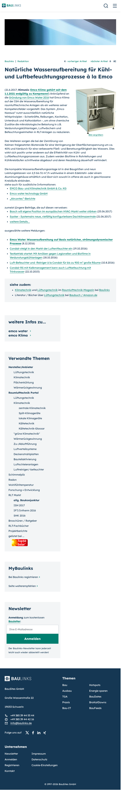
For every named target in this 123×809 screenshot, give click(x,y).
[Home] (31, 680)
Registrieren (12, 765)
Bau (64, 685)
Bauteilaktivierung (25, 459)
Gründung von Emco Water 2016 (29, 97)
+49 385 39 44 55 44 (22, 715)
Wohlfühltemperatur (21, 484)
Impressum (39, 753)
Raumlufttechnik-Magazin (78, 290)
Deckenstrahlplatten (26, 454)
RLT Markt (14, 495)
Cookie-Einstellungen (45, 765)
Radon (12, 479)
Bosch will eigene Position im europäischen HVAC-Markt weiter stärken (53, 211)
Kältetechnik (26, 423)
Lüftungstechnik (47, 290)
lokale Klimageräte (30, 418)
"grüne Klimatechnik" (27, 433)
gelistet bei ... (16, 536)
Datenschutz (39, 759)
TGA (64, 696)
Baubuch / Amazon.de (83, 295)
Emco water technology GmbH (29, 193)
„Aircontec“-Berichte (22, 198)
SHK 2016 (19, 515)
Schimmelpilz (16, 474)
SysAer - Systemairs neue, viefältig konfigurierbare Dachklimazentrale (53, 216)
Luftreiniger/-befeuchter (29, 469)
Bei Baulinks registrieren (23, 577)
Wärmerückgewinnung (28, 387)
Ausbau (67, 690)
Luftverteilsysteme (25, 449)
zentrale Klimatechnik (32, 408)
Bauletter (14, 621)
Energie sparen (98, 690)
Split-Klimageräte (29, 413)
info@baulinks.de (21, 723)
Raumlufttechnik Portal (23, 392)
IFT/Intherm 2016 (25, 510)
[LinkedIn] (40, 733)
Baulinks (9, 61)
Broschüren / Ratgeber (22, 520)
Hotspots (94, 685)
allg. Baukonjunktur (26, 500)
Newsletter (11, 753)
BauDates (95, 696)
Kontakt (10, 771)
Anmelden (11, 759)
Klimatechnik (23, 290)
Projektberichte (17, 531)
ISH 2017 (19, 505)
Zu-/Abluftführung (25, 443)
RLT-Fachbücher (18, 525)
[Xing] (45, 733)
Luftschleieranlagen (26, 464)
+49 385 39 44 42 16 (22, 719)
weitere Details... (20, 221)
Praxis (66, 702)
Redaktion (23, 61)
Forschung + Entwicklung (24, 490)
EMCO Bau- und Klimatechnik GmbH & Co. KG (38, 188)
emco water (18, 331)
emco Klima (18, 335)
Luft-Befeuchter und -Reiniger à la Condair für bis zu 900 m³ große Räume (55, 262)
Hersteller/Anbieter (20, 367)
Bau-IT (66, 708)
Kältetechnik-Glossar (32, 428)
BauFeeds (95, 708)
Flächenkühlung (24, 382)
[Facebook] (34, 733)
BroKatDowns (97, 702)
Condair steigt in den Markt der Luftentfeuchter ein (41, 248)
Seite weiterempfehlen (22, 586)
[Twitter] (28, 733)
